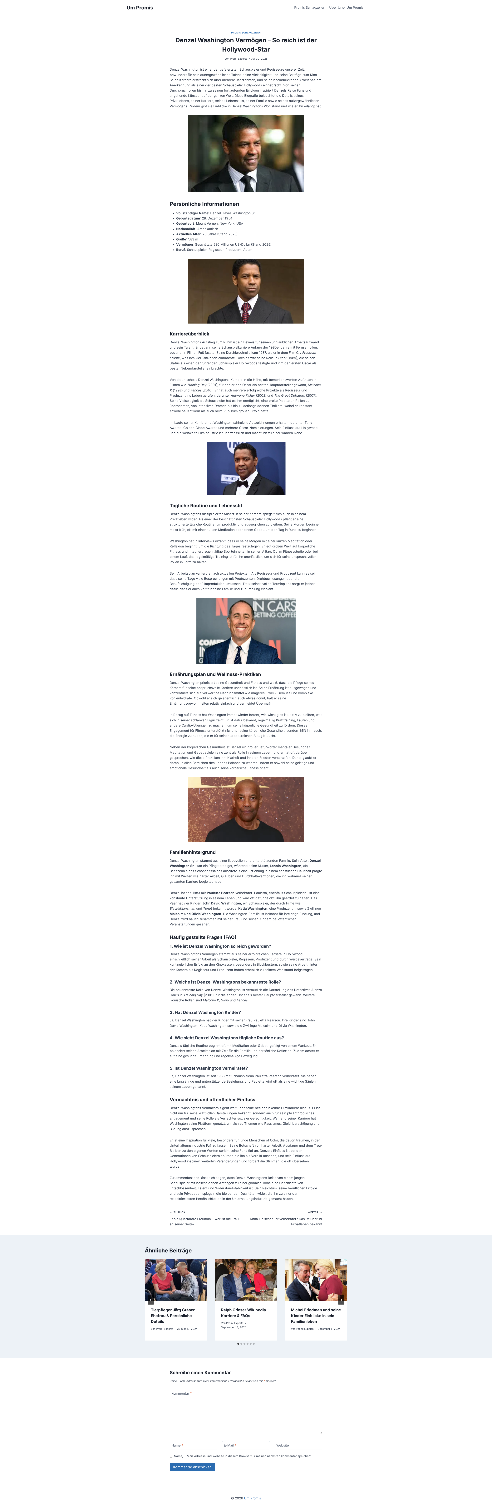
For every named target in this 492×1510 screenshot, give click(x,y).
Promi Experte (238, 58)
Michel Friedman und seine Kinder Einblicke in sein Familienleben (316, 1316)
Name (177, 1445)
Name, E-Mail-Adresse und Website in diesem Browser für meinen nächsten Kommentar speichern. (243, 1456)
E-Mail (230, 1445)
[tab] (238, 1344)
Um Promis (252, 1498)
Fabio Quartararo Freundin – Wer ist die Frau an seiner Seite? (204, 1218)
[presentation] (176, 1280)
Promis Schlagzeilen (309, 7)
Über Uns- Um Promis (346, 7)
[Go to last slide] (151, 1300)
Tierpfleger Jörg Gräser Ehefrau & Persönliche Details (173, 1316)
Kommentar (181, 1393)
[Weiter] (341, 1300)
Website (282, 1445)
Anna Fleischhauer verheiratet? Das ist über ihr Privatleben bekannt (286, 1218)
